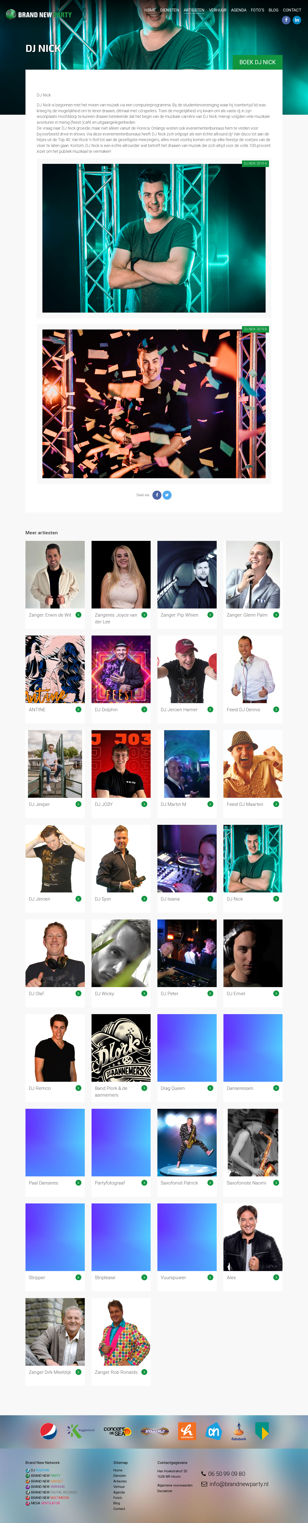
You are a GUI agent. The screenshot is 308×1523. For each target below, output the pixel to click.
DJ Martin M (187, 774)
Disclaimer (164, 1491)
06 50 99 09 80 (226, 1473)
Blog (273, 10)
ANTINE (55, 679)
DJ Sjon (121, 869)
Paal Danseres (55, 1153)
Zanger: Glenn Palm (253, 585)
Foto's (257, 10)
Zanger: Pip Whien (187, 585)
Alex (253, 1247)
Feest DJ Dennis (253, 679)
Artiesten (194, 10)
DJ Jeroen (55, 869)
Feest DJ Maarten (253, 774)
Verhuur (218, 10)
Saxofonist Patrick (187, 1153)
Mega (45, 1503)
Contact (292, 10)
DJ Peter (187, 963)
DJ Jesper (55, 774)
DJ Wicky (121, 963)
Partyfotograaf (121, 1153)
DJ (40, 1470)
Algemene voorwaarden (175, 1485)
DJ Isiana (187, 869)
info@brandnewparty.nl (239, 1484)
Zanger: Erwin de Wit (55, 585)
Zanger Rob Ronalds (121, 1342)
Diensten (169, 10)
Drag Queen (187, 1058)
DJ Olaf (55, 963)
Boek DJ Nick (257, 62)
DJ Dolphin (121, 679)
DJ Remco (55, 1058)
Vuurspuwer (187, 1247)
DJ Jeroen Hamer (187, 679)
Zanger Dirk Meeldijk (55, 1342)
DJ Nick (253, 869)
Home (150, 10)
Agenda (238, 10)
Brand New (45, 1476)
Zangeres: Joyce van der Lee (121, 585)
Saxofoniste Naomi (253, 1153)
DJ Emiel (253, 963)
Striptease (121, 1247)
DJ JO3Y (121, 774)
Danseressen (253, 1058)
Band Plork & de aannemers (121, 1058)
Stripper (55, 1247)
